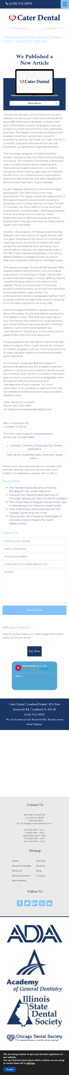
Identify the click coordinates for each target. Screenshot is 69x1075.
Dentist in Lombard (23, 256)
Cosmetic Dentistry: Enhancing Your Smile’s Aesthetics (34, 447)
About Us (17, 870)
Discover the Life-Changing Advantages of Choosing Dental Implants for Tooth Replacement (35, 520)
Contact (40, 875)
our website (10, 391)
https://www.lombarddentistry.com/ (29, 409)
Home (15, 860)
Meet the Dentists (21, 865)
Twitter (11, 349)
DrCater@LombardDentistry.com (36, 823)
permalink (28, 437)
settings (30, 1063)
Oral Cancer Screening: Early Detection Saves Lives (35, 456)
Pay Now (34, 651)
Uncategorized (42, 433)
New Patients (19, 880)
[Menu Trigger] (65, 4)
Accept (10, 1069)
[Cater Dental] (34, 21)
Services (40, 860)
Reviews (40, 865)
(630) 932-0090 (20, 4)
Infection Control (21, 875)
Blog (38, 870)
